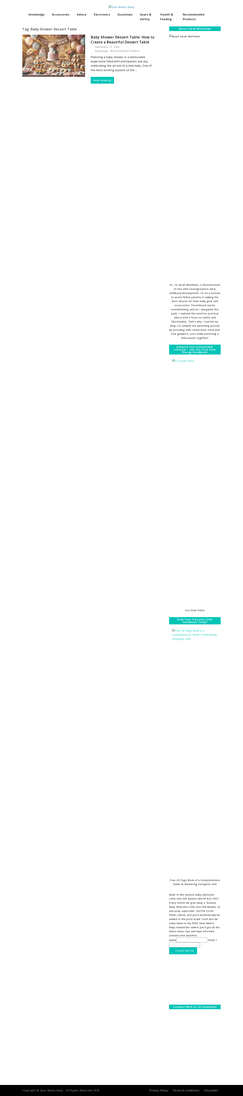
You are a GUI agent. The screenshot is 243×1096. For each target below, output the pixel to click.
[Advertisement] (195, 980)
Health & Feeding (166, 17)
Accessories (61, 14)
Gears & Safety (146, 17)
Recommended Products (193, 17)
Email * (212, 940)
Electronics (102, 14)
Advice (81, 14)
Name (172, 940)
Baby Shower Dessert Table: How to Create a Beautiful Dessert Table (122, 39)
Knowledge (36, 14)
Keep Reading (102, 80)
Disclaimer (211, 1090)
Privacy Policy (158, 1090)
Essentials (125, 14)
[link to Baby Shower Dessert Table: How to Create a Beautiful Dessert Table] (53, 56)
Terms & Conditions (186, 1090)
